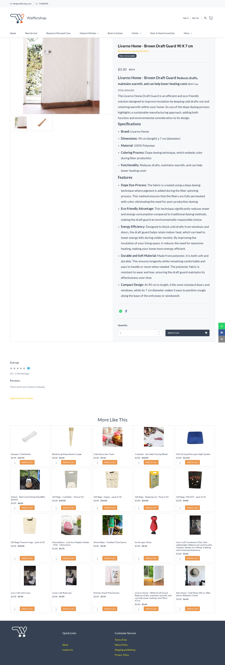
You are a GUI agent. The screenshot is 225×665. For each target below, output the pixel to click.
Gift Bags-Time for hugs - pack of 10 (28, 542)
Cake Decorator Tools (104, 454)
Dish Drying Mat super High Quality (193, 454)
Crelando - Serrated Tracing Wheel (151, 454)
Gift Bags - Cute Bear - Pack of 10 (68, 497)
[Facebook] (126, 311)
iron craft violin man (20, 593)
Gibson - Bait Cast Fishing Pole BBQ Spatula (28, 498)
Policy (124, 644)
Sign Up (195, 18)
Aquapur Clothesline (21, 454)
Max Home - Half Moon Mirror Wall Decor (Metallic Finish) (193, 594)
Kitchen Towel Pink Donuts (106, 593)
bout (66, 644)
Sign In (186, 18)
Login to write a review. (21, 398)
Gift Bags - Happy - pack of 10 (108, 497)
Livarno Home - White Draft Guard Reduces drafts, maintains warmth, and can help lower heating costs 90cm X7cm (153, 597)
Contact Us (67, 649)
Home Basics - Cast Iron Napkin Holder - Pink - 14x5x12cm (70, 543)
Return (118, 644)
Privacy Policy (122, 654)
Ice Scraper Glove (143, 542)
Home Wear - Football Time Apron (110, 542)
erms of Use (121, 639)
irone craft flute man (62, 593)
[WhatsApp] (120, 311)
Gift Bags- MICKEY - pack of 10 (191, 497)
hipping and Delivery (126, 649)
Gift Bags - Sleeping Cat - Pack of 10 (152, 497)
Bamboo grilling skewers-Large (66, 454)
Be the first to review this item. (133, 51)
